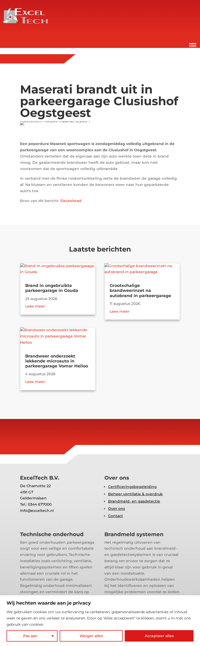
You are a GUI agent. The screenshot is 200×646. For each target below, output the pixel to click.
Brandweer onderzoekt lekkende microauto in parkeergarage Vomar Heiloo (56, 361)
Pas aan (30, 636)
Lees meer (35, 306)
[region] (100, 620)
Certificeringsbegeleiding (132, 486)
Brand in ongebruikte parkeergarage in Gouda (51, 288)
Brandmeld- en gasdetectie (134, 501)
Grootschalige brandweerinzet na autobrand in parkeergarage (140, 290)
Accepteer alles (159, 636)
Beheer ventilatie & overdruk (135, 494)
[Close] (194, 600)
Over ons (116, 508)
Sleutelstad (70, 200)
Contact (115, 515)
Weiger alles (91, 636)
